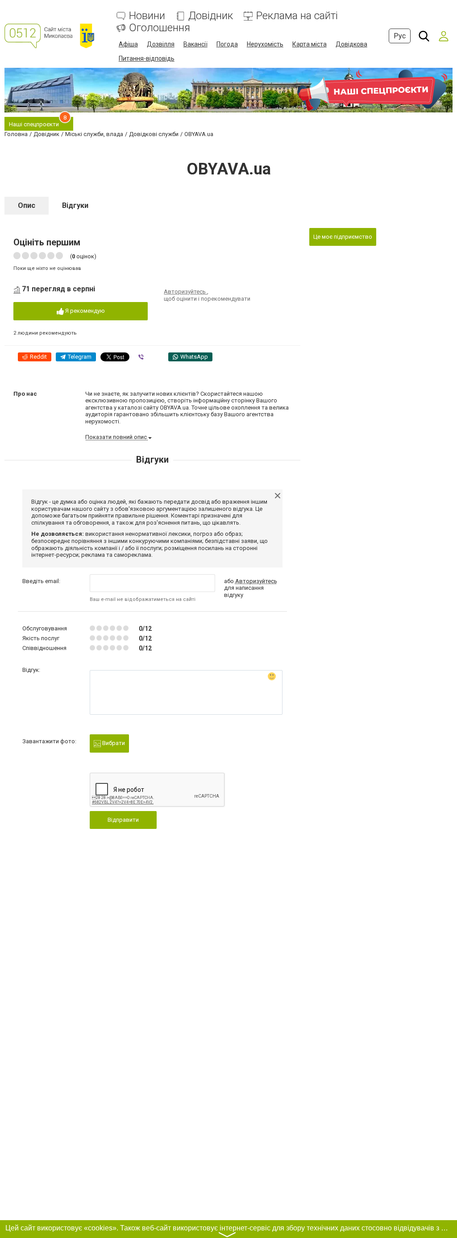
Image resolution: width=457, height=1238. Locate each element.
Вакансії (195, 44)
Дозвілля (160, 44)
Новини (147, 16)
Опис (26, 205)
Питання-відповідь (146, 58)
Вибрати (113, 743)
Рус (400, 36)
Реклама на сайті (297, 16)
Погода (227, 44)
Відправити (123, 819)
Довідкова (351, 44)
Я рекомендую (84, 310)
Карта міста (309, 44)
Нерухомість (265, 44)
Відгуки (75, 205)
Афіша (128, 44)
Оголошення (159, 28)
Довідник (210, 16)
